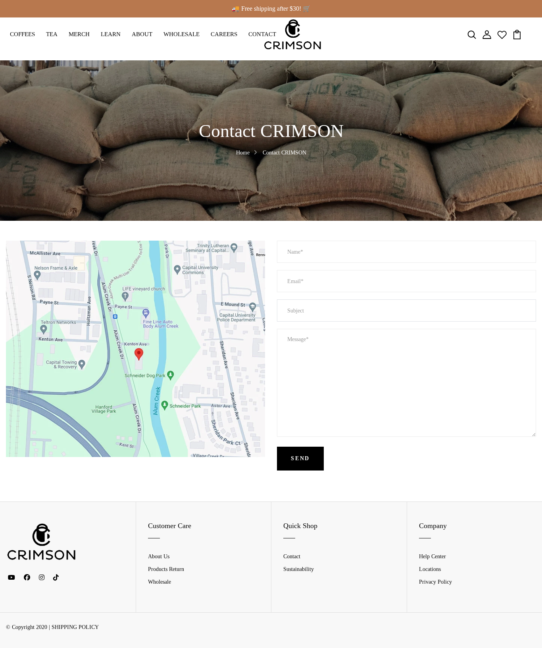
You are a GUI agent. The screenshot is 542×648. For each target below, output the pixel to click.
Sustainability (298, 569)
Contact (291, 556)
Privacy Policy (435, 582)
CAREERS (224, 34)
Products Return (166, 569)
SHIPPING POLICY (75, 627)
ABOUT (142, 34)
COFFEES (22, 34)
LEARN (111, 34)
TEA (52, 34)
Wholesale (159, 582)
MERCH (79, 34)
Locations (430, 569)
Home (243, 153)
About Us (158, 556)
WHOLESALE (181, 34)
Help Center (432, 556)
